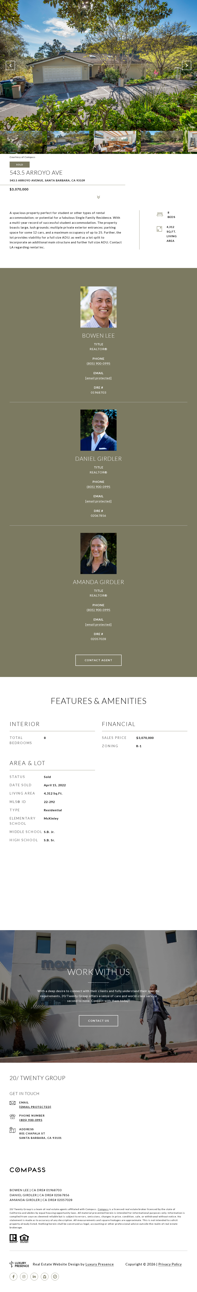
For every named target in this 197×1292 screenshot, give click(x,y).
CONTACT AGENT (99, 660)
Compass (103, 1209)
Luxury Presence (99, 1264)
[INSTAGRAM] (24, 1276)
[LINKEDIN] (34, 1276)
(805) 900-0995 (98, 363)
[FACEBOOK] (13, 1276)
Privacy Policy (170, 1264)
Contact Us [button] (98, 1020)
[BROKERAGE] (55, 1276)
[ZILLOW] (44, 1276)
